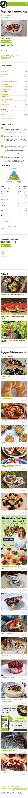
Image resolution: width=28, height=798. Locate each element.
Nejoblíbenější (10, 356)
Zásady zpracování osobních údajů (7, 788)
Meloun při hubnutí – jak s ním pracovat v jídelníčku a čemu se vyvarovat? (13, 317)
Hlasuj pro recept (6, 41)
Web (2, 259)
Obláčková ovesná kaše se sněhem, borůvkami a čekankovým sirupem (12, 700)
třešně (2, 114)
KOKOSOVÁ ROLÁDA (6, 655)
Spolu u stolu (10, 17)
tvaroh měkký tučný (5, 104)
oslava (12, 55)
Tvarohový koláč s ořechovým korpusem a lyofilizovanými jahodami (11, 465)
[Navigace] (26, 3)
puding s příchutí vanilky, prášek (8, 106)
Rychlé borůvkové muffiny (7, 443)
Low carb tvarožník (6, 421)
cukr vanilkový (4, 101)
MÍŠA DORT (4, 589)
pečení (16, 55)
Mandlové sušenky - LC (7, 398)
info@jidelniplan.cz (23, 789)
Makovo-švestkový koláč (7, 611)
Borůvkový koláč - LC (6, 376)
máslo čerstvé (4, 84)
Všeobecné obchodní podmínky (21, 788)
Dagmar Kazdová (6, 15)
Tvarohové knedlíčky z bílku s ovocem (10, 511)
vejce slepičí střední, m (6, 86)
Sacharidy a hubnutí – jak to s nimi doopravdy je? (12, 294)
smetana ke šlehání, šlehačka (8, 111)
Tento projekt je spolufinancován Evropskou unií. (10, 786)
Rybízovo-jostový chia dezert (8, 677)
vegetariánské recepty (6, 58)
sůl (2, 76)
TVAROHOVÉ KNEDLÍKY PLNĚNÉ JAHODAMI (11, 566)
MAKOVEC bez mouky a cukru (8, 750)
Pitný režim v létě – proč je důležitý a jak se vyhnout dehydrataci (13, 340)
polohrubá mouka (5, 71)
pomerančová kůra (5, 89)
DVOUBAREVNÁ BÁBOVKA (7, 489)
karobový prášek (5, 79)
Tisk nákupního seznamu (8, 118)
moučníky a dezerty (5, 55)
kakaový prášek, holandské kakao (9, 81)
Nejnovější (4, 356)
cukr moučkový (4, 74)
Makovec (4, 772)
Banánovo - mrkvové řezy (7, 633)
